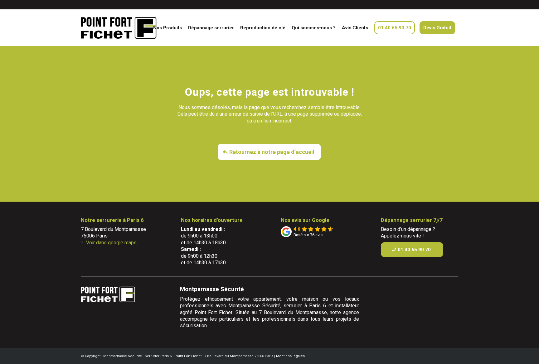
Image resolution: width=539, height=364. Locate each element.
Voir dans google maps (111, 243)
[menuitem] (167, 28)
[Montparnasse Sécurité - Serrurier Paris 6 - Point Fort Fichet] (130, 28)
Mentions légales (290, 356)
